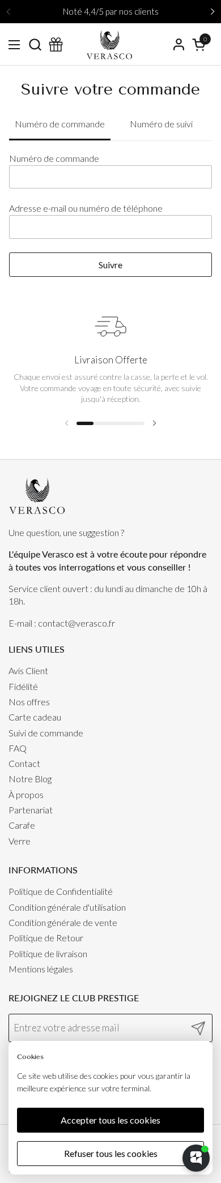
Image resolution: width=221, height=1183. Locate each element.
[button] (35, 44)
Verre (19, 840)
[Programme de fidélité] (56, 44)
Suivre (110, 264)
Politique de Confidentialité (60, 891)
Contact (24, 763)
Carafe (21, 825)
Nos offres (29, 701)
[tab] (59, 124)
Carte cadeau (34, 716)
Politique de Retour (45, 937)
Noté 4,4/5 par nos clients (111, 11)
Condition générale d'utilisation (67, 907)
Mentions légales (40, 968)
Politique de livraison (47, 953)
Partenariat (30, 809)
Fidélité (23, 686)
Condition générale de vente (62, 922)
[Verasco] (109, 44)
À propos (26, 794)
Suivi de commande (45, 732)
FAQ (17, 748)
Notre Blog (30, 778)
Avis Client (28, 670)
